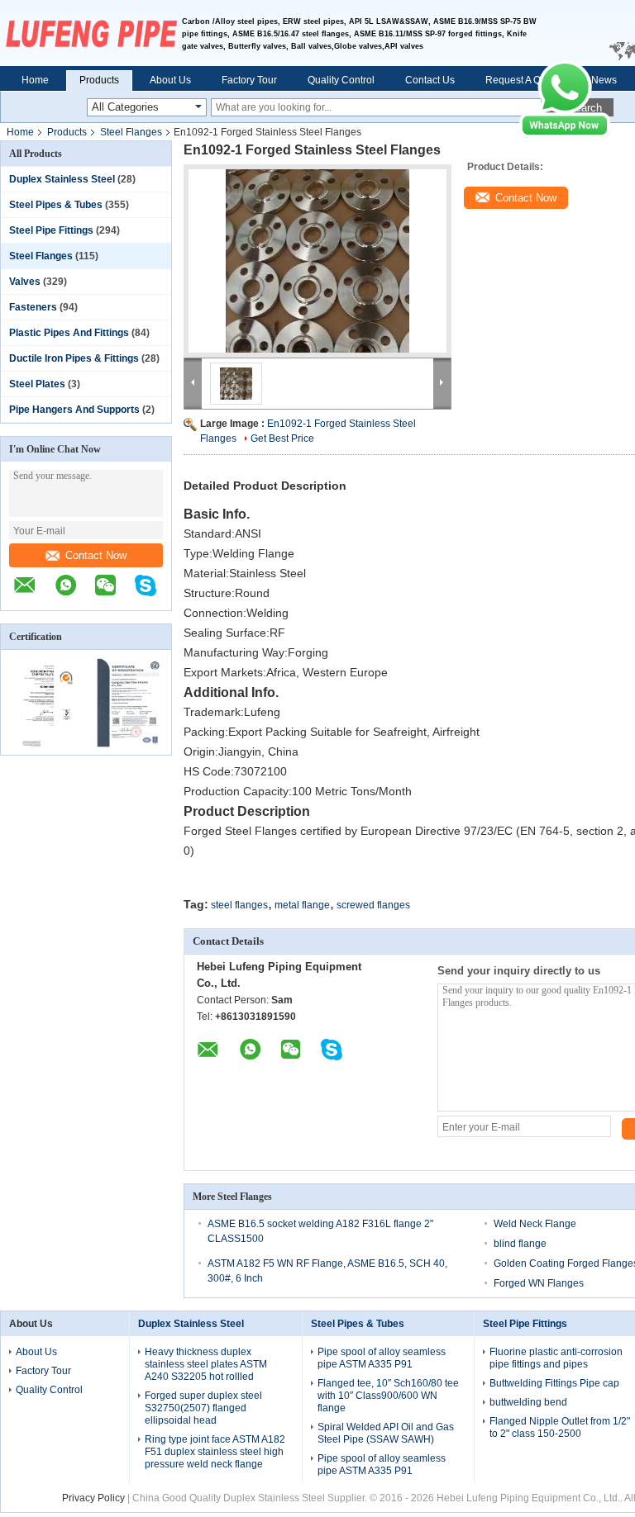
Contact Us (430, 80)
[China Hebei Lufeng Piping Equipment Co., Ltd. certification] (43, 744)
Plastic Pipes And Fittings (69, 333)
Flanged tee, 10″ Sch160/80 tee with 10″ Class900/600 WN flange (388, 1395)
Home (35, 80)
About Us (170, 80)
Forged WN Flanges (539, 1283)
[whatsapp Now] (564, 134)
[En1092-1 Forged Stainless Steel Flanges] (317, 261)
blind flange (520, 1243)
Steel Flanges (131, 132)
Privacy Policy (93, 1498)
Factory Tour (249, 80)
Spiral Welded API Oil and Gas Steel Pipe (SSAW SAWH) (386, 1433)
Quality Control (341, 80)
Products (99, 80)
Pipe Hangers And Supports (74, 409)
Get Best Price (282, 438)
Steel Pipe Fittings (51, 230)
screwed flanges (373, 905)
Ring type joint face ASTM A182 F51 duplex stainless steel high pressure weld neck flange (215, 1452)
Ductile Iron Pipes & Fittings (74, 358)
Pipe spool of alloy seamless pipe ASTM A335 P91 (382, 1358)
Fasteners (33, 307)
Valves (25, 281)
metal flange (302, 905)
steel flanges (239, 905)
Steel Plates (37, 384)
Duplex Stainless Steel (62, 179)
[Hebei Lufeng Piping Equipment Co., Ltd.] (91, 33)
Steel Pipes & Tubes (56, 205)
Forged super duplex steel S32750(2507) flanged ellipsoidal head (203, 1408)
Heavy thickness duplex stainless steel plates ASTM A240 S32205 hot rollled (206, 1364)
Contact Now (96, 555)
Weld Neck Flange (535, 1224)
